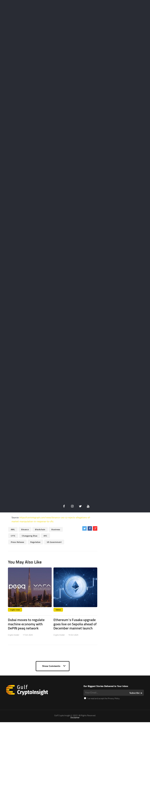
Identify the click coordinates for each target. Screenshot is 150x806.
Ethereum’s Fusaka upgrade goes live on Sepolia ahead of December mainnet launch (75, 624)
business (55, 529)
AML (13, 529)
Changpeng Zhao (29, 535)
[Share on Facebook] (90, 528)
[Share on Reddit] (95, 528)
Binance (25, 529)
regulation (35, 542)
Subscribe (134, 693)
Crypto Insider (13, 634)
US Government (54, 542)
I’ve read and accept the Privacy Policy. (103, 698)
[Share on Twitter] (84, 528)
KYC (45, 535)
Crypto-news (15, 609)
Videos (58, 609)
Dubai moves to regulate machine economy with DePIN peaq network (26, 624)
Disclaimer (75, 717)
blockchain (40, 529)
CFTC (13, 535)
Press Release (17, 542)
